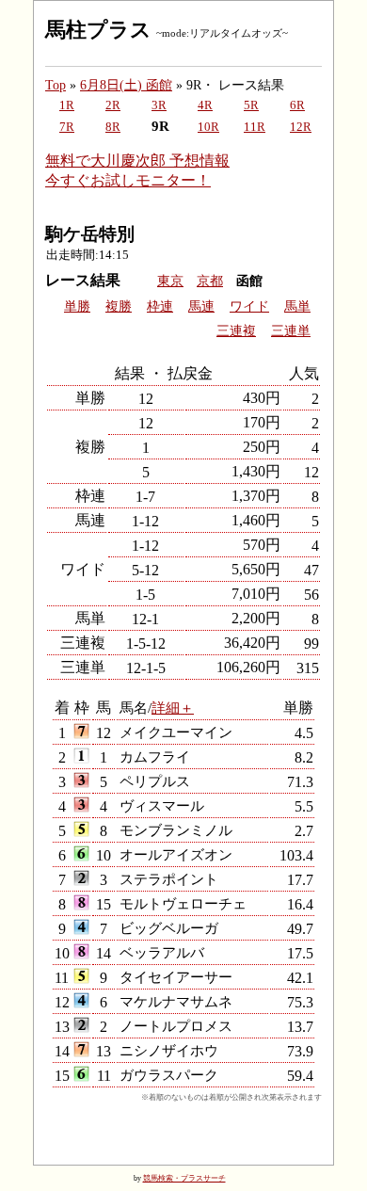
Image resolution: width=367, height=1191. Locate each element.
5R (251, 105)
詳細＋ (173, 708)
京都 (210, 281)
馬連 (201, 306)
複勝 (118, 306)
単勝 (77, 306)
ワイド (249, 306)
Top (55, 84)
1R (66, 105)
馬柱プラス (98, 29)
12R (300, 127)
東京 (170, 281)
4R (205, 105)
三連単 (291, 331)
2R (112, 105)
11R (254, 127)
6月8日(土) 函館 (126, 84)
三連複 (236, 331)
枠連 (160, 306)
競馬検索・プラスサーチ (184, 1178)
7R (66, 127)
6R (297, 105)
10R (208, 127)
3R (159, 105)
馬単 (297, 306)
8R (112, 127)
